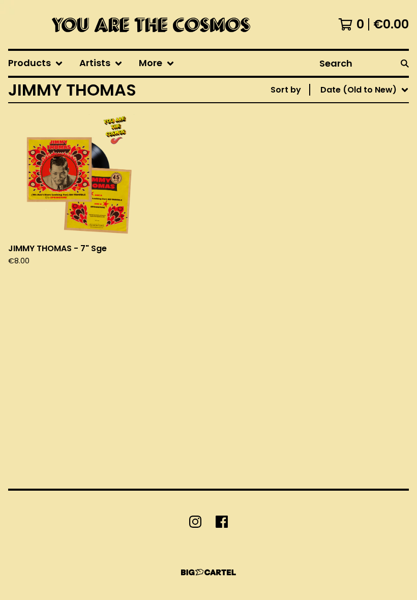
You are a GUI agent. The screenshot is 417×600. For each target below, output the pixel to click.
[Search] (405, 63)
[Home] (148, 24)
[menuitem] (35, 63)
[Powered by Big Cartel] (208, 572)
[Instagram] (195, 521)
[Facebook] (221, 521)
